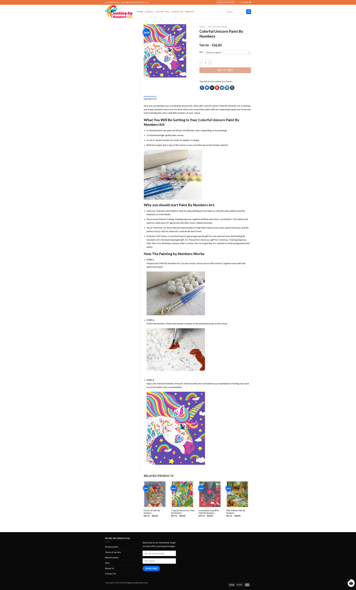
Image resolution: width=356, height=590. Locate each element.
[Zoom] (147, 74)
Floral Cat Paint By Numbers (152, 511)
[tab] (150, 99)
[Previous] (144, 501)
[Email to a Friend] (212, 87)
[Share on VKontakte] (222, 87)
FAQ (167, 12)
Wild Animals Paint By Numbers (235, 511)
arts (212, 81)
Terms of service (113, 552)
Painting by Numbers (176, 254)
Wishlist (189, 12)
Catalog (149, 12)
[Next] (251, 501)
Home (140, 12)
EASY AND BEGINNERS (217, 27)
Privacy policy (111, 546)
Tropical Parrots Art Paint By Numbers (183, 511)
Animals (207, 81)
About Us (109, 568)
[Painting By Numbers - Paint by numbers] (119, 12)
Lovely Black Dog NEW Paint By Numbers (209, 511)
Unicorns (229, 81)
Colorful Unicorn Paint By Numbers (220, 105)
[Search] (248, 11)
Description (150, 99)
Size (201, 52)
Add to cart (225, 70)
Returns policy (112, 557)
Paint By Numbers (193, 205)
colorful (218, 81)
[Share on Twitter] (207, 87)
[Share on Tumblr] (232, 87)
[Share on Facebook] (202, 87)
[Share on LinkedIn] (227, 87)
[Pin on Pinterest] (217, 87)
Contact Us (177, 12)
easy (223, 81)
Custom (159, 12)
